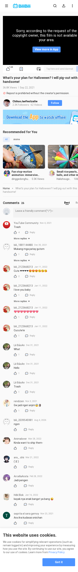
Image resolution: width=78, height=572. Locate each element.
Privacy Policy (57, 552)
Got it (59, 562)
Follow (55, 103)
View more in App (46, 49)
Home (6, 188)
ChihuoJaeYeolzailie (25, 101)
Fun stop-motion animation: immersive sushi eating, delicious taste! (25, 173)
